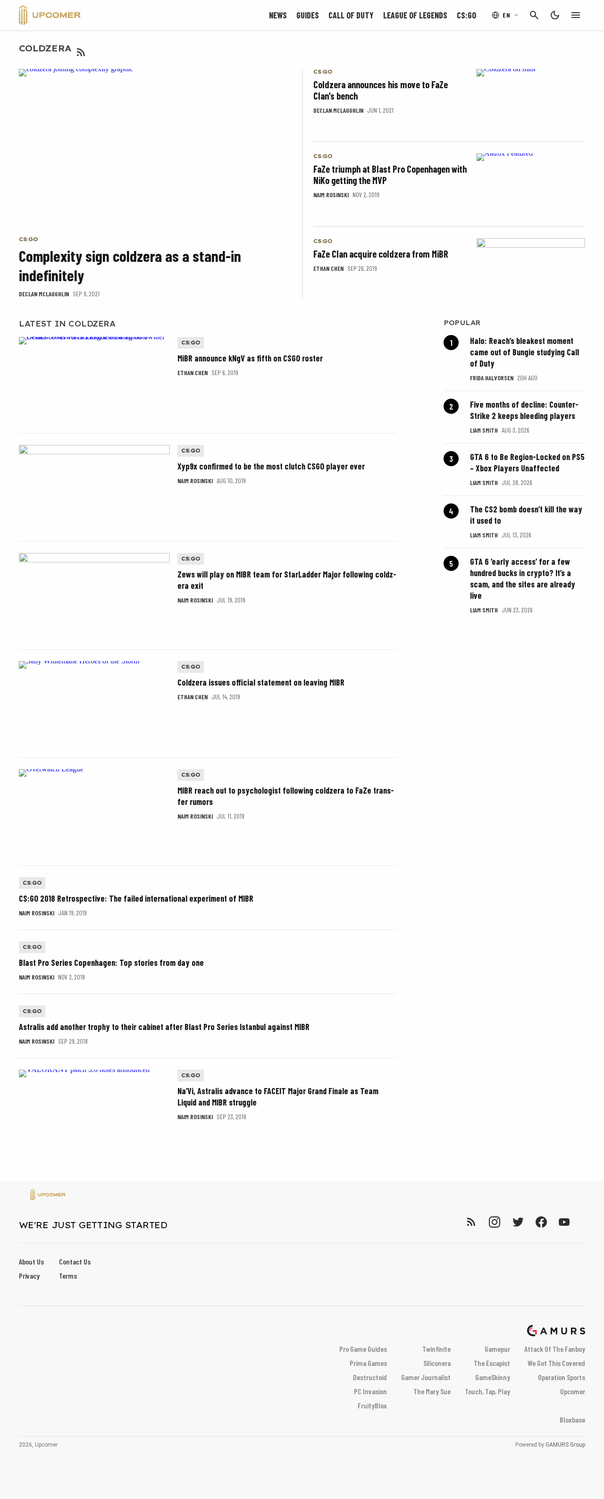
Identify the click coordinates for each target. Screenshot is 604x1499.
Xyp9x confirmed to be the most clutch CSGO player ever (271, 466)
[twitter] (518, 1221)
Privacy (29, 1275)
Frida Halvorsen (491, 378)
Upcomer (572, 1391)
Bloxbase (572, 1419)
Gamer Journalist (426, 1377)
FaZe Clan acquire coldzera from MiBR (380, 254)
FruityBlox (372, 1405)
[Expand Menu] (575, 15)
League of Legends (415, 15)
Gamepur (497, 1348)
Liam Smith (484, 430)
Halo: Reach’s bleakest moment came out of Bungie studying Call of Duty (524, 351)
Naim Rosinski (331, 195)
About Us (31, 1261)
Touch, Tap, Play (487, 1391)
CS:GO (466, 15)
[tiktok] (581, 1221)
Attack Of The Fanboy (554, 1348)
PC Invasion (370, 1391)
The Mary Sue (432, 1391)
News (278, 15)
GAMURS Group (565, 1444)
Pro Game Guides (363, 1348)
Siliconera (437, 1362)
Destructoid (370, 1377)
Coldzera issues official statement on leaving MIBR (260, 682)
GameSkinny (492, 1377)
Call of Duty (351, 15)
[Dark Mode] (554, 15)
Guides (307, 15)
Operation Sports (561, 1377)
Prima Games (368, 1362)
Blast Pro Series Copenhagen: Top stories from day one (111, 962)
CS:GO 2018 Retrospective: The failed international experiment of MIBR (136, 898)
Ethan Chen (328, 268)
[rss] (471, 1221)
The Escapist (492, 1362)
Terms (68, 1275)
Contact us (75, 1261)
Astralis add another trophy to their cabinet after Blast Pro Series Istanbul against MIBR (164, 1027)
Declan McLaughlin (44, 294)
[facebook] (541, 1221)
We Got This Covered (556, 1362)
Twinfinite (436, 1348)
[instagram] (494, 1221)
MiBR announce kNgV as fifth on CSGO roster (250, 358)
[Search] (534, 15)
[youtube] (564, 1221)
